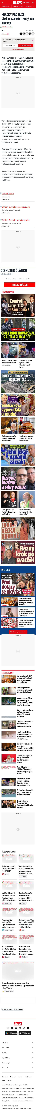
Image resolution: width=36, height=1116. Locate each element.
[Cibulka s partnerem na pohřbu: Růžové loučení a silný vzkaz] (9, 724)
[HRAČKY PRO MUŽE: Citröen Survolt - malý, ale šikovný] (6, 27)
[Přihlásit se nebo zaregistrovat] (33, 2)
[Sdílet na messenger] (27, 33)
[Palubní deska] (7, 193)
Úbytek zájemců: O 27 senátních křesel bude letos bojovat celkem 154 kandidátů (26, 602)
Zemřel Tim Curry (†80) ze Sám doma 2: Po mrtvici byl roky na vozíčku (24, 770)
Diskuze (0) (5, 34)
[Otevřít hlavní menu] (2, 2)
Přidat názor (20, 285)
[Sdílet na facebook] (21, 33)
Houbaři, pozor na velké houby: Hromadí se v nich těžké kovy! (24, 689)
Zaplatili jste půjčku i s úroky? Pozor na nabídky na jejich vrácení (24, 758)
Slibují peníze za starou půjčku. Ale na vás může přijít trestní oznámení (25, 713)
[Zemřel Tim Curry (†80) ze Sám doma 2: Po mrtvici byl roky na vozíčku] (9, 770)
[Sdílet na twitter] (24, 33)
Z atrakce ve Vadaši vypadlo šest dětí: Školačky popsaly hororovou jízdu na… (24, 781)
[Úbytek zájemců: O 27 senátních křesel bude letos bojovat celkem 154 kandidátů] (9, 679)
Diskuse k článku (14, 270)
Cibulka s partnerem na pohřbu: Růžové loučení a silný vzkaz (25, 723)
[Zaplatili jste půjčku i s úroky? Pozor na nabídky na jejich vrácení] (9, 758)
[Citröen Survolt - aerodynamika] (14, 220)
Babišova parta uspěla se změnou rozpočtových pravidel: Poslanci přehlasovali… (25, 747)
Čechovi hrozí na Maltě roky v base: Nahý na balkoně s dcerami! (25, 792)
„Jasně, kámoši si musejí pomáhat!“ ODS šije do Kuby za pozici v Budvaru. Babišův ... (26, 623)
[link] (8, 1028)
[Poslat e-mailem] (33, 33)
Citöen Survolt (18, 1009)
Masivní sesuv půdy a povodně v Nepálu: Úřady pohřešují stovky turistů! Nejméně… (25, 701)
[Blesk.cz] (17, 2)
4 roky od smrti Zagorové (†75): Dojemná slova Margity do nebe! (25, 804)
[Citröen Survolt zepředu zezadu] (15, 207)
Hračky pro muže (7, 1009)
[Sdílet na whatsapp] (30, 33)
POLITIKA (5, 569)
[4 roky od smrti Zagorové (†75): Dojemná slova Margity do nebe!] (9, 804)
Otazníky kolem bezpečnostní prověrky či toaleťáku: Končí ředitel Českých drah (26, 612)
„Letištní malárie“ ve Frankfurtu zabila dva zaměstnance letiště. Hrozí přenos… (24, 735)
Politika (4, 605)
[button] (11, 1033)
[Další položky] (33, 6)
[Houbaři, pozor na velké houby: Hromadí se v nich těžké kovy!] (9, 691)
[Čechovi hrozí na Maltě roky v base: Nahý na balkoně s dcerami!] (9, 793)
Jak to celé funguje (18, 49)
